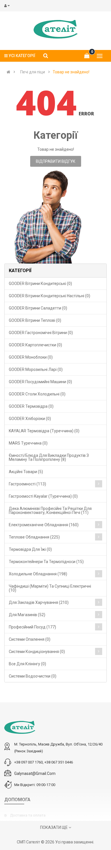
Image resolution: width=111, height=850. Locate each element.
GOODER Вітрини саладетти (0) (38, 308)
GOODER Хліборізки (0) (30, 418)
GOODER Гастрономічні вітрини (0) (41, 332)
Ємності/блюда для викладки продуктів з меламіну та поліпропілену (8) (49, 457)
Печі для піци (32, 72)
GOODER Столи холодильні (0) (37, 394)
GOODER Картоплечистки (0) (35, 345)
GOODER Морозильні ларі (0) (36, 369)
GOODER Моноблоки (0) (31, 357)
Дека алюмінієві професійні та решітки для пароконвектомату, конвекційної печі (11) (50, 510)
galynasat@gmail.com (35, 773)
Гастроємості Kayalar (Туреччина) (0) (43, 496)
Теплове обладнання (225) (34, 537)
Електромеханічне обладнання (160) (44, 525)
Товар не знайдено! (71, 72)
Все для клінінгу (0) (27, 664)
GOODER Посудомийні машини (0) (40, 381)
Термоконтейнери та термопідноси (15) (46, 561)
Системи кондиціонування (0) (37, 651)
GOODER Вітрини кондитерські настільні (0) (49, 296)
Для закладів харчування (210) (39, 602)
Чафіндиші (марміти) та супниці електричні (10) (50, 588)
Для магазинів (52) (27, 614)
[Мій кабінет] (8, 6)
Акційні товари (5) (26, 471)
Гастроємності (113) (27, 484)
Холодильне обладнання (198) (38, 574)
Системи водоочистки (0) (32, 676)
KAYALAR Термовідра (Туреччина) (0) (44, 431)
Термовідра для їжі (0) (30, 549)
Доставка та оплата (28, 815)
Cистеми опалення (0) (29, 639)
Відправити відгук (55, 161)
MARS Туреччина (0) (28, 443)
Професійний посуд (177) (32, 627)
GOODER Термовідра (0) (31, 406)
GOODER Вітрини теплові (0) (35, 320)
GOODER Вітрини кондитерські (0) (40, 283)
